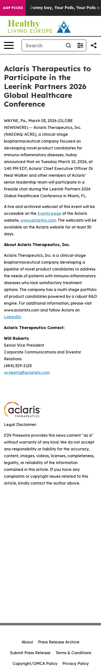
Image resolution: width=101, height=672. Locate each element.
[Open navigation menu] (9, 45)
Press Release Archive (58, 642)
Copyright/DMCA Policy (35, 663)
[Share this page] (93, 45)
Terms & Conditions (73, 652)
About (27, 642)
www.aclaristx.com (38, 220)
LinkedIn (12, 316)
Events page (49, 213)
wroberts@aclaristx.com (27, 372)
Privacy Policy (75, 663)
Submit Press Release (30, 652)
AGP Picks (13, 8)
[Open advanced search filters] (80, 45)
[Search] (68, 45)
